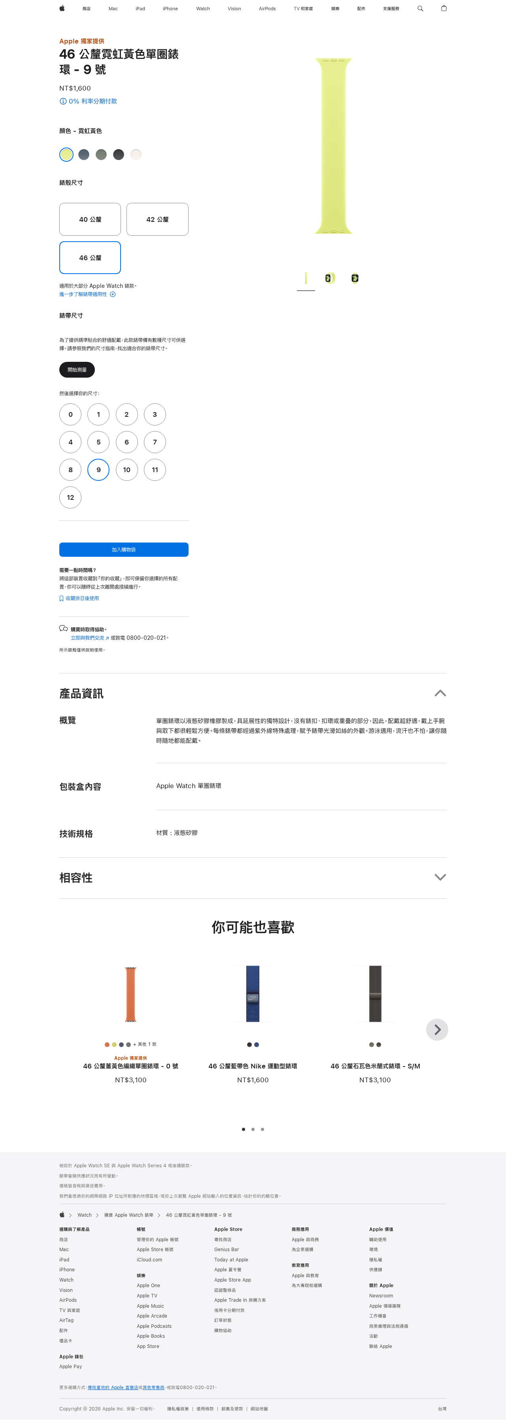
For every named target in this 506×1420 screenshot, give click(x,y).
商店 (63, 1239)
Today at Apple (231, 1259)
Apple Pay (70, 1366)
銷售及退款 (232, 1409)
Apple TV (147, 1295)
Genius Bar (226, 1249)
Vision (66, 1290)
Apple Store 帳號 (155, 1249)
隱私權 (375, 1259)
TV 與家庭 (69, 1310)
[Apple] (62, 1214)
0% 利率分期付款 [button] (111, 102)
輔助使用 (378, 1239)
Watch (84, 1215)
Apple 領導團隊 (385, 1306)
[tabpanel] (334, 150)
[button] (420, 8)
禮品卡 (65, 1341)
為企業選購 (302, 1249)
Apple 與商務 (305, 1239)
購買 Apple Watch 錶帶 (128, 1215)
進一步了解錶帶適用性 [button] (83, 294)
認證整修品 (225, 1290)
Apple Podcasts (154, 1326)
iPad (64, 1259)
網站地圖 (259, 1409)
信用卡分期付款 (229, 1310)
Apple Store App (232, 1280)
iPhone (67, 1269)
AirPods (68, 1300)
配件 (63, 1330)
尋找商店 (223, 1239)
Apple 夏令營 (228, 1269)
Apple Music (150, 1306)
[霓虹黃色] (66, 154)
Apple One (148, 1285)
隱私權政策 (178, 1409)
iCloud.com (149, 1259)
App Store (148, 1346)
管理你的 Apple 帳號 (158, 1239)
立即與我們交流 (90, 638)
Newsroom (381, 1295)
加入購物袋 (124, 549)
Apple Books (151, 1336)
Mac (64, 1249)
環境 (373, 1249)
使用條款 (205, 1409)
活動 (373, 1336)
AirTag (66, 1320)
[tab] (306, 279)
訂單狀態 (223, 1320)
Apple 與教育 (305, 1275)
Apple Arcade (152, 1316)
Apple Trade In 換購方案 (240, 1300)
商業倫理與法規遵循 (388, 1326)
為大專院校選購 (307, 1285)
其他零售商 (153, 1387)
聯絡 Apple (380, 1346)
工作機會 (378, 1316)
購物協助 (223, 1330)
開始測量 (77, 369)
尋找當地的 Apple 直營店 (113, 1387)
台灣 (442, 1409)
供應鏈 (375, 1269)
